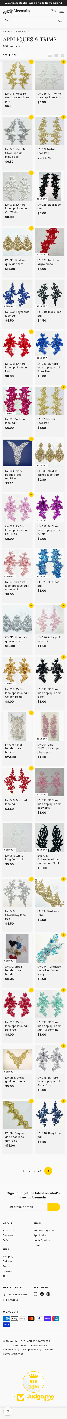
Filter (12, 55)
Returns (7, 1261)
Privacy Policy (39, 1345)
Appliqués (40, 1235)
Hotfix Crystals (42, 1240)
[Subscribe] (54, 1207)
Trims (37, 1245)
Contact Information (15, 1345)
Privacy (7, 1271)
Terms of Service (13, 1354)
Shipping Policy (32, 1349)
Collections (20, 31)
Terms (7, 1266)
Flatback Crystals (44, 1230)
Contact (8, 1276)
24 (39, 1171)
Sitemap (50, 1349)
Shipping (8, 1256)
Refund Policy (11, 1349)
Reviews (8, 1235)
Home (6, 31)
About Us (8, 1230)
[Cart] (54, 11)
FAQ (5, 1240)
